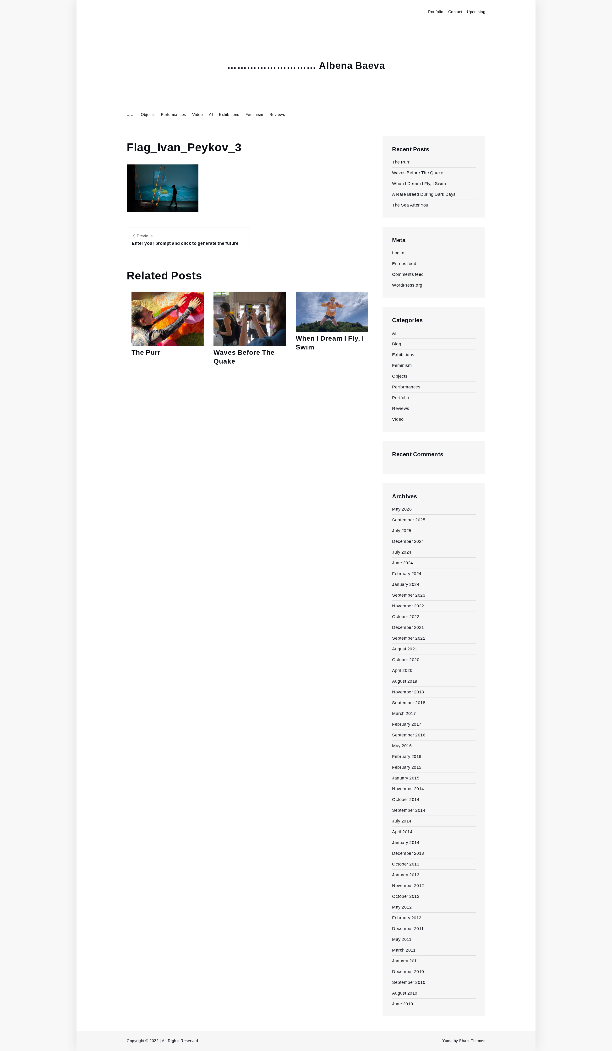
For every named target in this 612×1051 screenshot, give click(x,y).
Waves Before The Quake (244, 357)
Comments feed (408, 274)
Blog (396, 344)
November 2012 (408, 885)
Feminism (254, 114)
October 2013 (405, 864)
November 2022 (408, 606)
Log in (398, 253)
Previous (185, 240)
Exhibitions (229, 114)
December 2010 (408, 971)
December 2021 (408, 627)
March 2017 (404, 713)
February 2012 (406, 917)
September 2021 (408, 638)
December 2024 (408, 541)
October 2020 (405, 659)
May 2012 (402, 907)
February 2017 (406, 724)
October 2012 (405, 896)
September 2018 (408, 702)
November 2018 (408, 692)
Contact (455, 11)
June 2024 (402, 563)
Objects (148, 114)
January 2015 (405, 778)
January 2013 (405, 874)
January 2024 (405, 584)
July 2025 (401, 530)
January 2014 (405, 842)
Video (197, 114)
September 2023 (408, 595)
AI (211, 114)
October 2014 (405, 799)
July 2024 (401, 552)
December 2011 (408, 928)
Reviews (277, 114)
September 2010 (408, 982)
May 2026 (402, 509)
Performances (173, 114)
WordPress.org (407, 285)
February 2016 (406, 756)
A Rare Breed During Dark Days (424, 194)
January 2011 (405, 961)
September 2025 (408, 520)
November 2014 (408, 788)
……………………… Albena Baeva (306, 65)
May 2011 (401, 939)
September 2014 (408, 810)
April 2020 (402, 670)
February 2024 (406, 573)
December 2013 (408, 853)
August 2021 (404, 649)
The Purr (146, 352)
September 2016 (408, 735)
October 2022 (405, 616)
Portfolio (435, 11)
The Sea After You (410, 205)
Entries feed (404, 263)
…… (419, 11)
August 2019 (404, 681)
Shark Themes (472, 1040)
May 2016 (402, 745)
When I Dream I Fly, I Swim (330, 342)
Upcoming (476, 11)
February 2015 (406, 767)
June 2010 (402, 1004)
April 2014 (402, 831)
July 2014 (401, 821)
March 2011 (403, 950)
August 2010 (404, 993)
